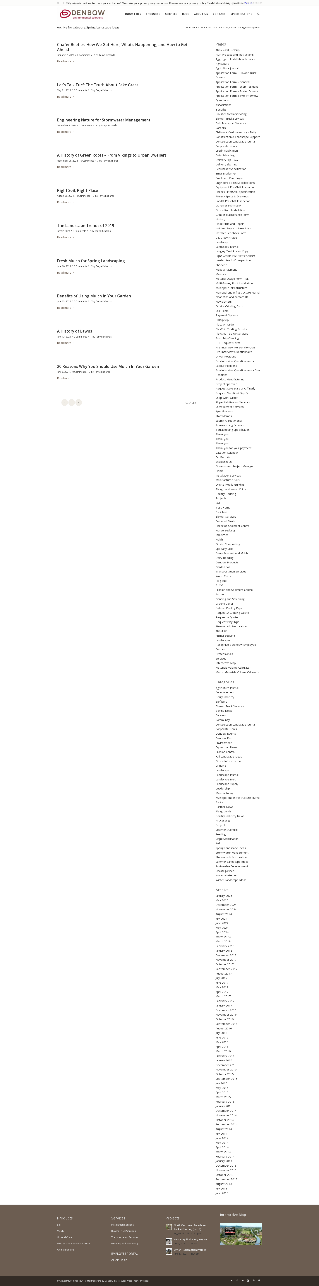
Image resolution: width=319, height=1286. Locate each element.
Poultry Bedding (226, 494)
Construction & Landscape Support (238, 137)
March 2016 (223, 1051)
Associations (223, 105)
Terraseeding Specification (233, 429)
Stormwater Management (232, 852)
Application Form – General (233, 82)
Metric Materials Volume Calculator (238, 672)
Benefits (221, 109)
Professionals (224, 654)
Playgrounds (223, 811)
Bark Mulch (222, 512)
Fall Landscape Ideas (229, 756)
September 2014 (226, 1124)
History (220, 219)
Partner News (225, 807)
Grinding (221, 765)
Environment (224, 743)
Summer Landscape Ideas (232, 861)
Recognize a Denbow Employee (236, 644)
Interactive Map (226, 663)
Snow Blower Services (230, 407)
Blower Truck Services (230, 118)
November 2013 (226, 1170)
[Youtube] (248, 1280)
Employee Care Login (229, 178)
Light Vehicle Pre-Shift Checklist (235, 256)
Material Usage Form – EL (232, 278)
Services (221, 658)
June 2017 (222, 982)
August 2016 (224, 1028)
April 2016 (222, 1046)
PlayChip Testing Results (231, 329)
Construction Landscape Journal (235, 141)
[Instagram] (259, 1280)
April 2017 (222, 992)
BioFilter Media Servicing (231, 114)
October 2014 (225, 1120)
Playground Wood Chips (231, 489)
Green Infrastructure (229, 761)
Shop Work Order (227, 397)
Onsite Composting (228, 544)
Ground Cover (224, 603)
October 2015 (225, 1074)
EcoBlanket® (224, 461)
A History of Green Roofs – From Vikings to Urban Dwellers (112, 155)
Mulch (219, 539)
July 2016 (221, 1033)
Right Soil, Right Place (77, 190)
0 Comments (83, 55)
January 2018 (224, 950)
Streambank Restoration (231, 626)
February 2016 (225, 1056)
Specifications (224, 411)
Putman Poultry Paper (230, 608)
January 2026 (224, 895)
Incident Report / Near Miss (233, 228)
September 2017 (226, 969)
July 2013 (221, 1188)
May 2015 (222, 1088)
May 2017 (222, 987)
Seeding (221, 834)
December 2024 (226, 905)
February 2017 (225, 1001)
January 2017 (224, 1005)
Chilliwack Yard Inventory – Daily (236, 132)
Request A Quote (227, 617)
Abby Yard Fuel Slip (228, 50)
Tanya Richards (107, 55)
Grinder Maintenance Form (232, 214)
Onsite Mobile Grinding (230, 484)
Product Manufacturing (230, 379)
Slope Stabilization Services (233, 402)
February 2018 (225, 946)
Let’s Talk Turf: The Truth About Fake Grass (97, 84)
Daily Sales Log (225, 155)
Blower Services (226, 516)
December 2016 (226, 1010)
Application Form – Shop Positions (237, 86)
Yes (246, 3)
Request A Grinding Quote (232, 612)
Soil (218, 503)
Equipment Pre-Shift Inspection (235, 187)
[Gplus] (253, 1280)
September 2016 (226, 1024)
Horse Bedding (225, 530)
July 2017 (221, 978)
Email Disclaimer (226, 173)
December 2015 (226, 1065)
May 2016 (222, 1042)
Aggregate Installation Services (235, 59)
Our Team (222, 311)
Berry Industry (225, 697)
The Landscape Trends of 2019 (85, 225)
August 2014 (224, 1129)
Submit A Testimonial (229, 420)
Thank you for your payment (233, 448)
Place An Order (225, 324)
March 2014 (223, 1152)
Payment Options (227, 315)
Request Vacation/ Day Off (233, 393)
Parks (219, 802)
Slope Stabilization (227, 839)
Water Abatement (227, 875)
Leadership (223, 788)
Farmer (220, 594)
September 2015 (226, 1078)
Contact (220, 649)
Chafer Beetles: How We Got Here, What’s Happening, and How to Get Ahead (122, 47)
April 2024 (222, 932)
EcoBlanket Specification (231, 169)
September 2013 (226, 1179)
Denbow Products (227, 562)
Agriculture (222, 63)
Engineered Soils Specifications (235, 182)
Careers (221, 128)
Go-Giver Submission (229, 205)
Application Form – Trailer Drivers (237, 91)
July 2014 (221, 1133)
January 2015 (224, 1106)
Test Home (223, 507)
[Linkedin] (242, 1280)
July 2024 (221, 918)
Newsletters (224, 301)
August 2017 (224, 973)
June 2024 (222, 923)
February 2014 (225, 1156)
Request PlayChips (227, 622)
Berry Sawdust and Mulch (232, 553)
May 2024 (222, 927)
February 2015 (225, 1101)
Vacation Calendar (227, 452)
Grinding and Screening (230, 599)
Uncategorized (225, 871)
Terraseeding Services (230, 425)
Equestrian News (226, 747)
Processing (223, 820)
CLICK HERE (119, 1260)
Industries (222, 535)
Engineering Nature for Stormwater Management (103, 120)
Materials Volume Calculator (233, 667)
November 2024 (226, 909)
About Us (221, 631)
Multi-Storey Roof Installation (234, 283)
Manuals (221, 274)
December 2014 (226, 1110)
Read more (64, 61)
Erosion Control (225, 752)
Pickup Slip (222, 320)
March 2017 (223, 996)
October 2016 (225, 1019)
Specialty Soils (224, 548)
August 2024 (224, 914)
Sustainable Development (232, 866)
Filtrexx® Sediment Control (233, 526)
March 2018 (223, 941)
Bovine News (224, 710)
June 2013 (222, 1193)
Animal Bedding (225, 635)
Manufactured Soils (228, 480)
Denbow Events (226, 733)
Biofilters (221, 701)
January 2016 (224, 1060)
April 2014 (222, 1147)
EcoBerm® (223, 457)
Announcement (225, 692)
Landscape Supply (227, 784)
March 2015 (223, 1097)
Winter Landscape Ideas (231, 880)
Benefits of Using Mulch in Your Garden (94, 296)
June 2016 (222, 1037)
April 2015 (222, 1092)
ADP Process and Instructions (235, 54)
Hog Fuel (221, 580)
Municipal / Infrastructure (231, 288)
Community (223, 720)
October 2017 (225, 964)
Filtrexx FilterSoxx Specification (235, 192)
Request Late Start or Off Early (235, 388)
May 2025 (222, 900)
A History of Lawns (74, 331)
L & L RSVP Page (226, 237)
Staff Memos (224, 416)
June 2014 (222, 1138)
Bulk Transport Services (231, 123)
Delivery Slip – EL (226, 164)
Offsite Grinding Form (229, 306)
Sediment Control (227, 829)
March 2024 (223, 937)
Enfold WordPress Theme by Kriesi (131, 1280)
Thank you (222, 434)
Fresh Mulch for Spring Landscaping (91, 260)
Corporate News (226, 146)
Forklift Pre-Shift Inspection (233, 201)
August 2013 (224, 1184)
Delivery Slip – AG (227, 160)
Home (204, 27)
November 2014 (226, 1115)
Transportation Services (231, 571)
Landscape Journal (227, 27)
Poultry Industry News (230, 816)
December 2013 (226, 1165)
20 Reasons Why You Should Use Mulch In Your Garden (108, 366)
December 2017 (226, 955)
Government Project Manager (235, 466)
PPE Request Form (228, 343)
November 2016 (226, 1014)
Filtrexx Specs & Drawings (232, 196)
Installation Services (228, 475)
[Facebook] (237, 1280)
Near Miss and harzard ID (232, 297)
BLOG (212, 27)
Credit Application (227, 150)
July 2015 (221, 1083)
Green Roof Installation (230, 210)
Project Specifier (226, 384)
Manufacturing (225, 793)
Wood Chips (223, 576)
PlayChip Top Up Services (232, 333)
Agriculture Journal (227, 68)
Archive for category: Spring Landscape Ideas (88, 27)
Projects (221, 498)
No (251, 3)
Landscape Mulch (226, 779)
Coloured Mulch (225, 521)
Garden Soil (223, 567)
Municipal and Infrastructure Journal (238, 292)
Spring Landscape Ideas (231, 848)
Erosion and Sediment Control (234, 590)
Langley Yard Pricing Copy (232, 251)
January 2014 (224, 1161)
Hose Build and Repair (230, 224)
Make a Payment (226, 269)
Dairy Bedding (225, 558)
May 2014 (222, 1142)
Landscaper (223, 640)
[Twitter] (231, 1280)
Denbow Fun (223, 738)
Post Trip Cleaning (227, 338)
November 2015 (226, 1069)
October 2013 (225, 1175)
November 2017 (226, 959)
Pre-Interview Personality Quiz (235, 347)
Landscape (222, 242)
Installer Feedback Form (231, 233)
